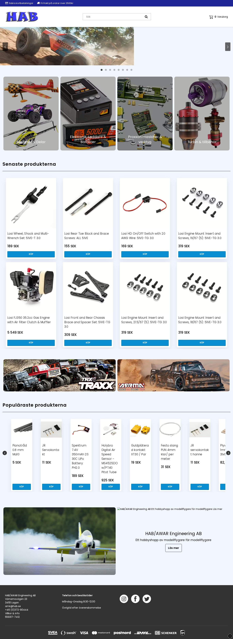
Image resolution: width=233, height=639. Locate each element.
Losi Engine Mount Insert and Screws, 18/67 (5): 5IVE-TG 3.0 (199, 320)
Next (227, 46)
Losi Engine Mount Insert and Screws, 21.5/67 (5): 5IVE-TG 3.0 (144, 320)
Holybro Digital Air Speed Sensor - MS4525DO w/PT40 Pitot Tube (109, 458)
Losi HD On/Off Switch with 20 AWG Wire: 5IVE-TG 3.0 (143, 236)
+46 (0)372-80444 (16, 609)
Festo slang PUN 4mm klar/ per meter (169, 452)
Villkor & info (12, 613)
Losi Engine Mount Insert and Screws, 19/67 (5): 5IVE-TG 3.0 (199, 236)
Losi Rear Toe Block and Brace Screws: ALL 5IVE (86, 236)
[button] (218, 17)
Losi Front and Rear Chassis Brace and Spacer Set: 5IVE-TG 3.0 (87, 322)
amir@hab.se (13, 606)
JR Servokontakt (50, 449)
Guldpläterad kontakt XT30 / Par (140, 449)
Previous (5, 46)
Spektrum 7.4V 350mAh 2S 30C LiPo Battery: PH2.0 (80, 456)
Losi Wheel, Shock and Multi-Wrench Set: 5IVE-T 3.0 (28, 236)
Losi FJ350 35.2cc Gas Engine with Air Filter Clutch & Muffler (29, 320)
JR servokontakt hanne (200, 449)
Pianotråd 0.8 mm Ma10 (19, 449)
